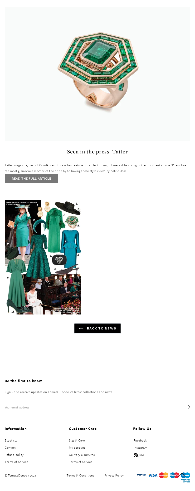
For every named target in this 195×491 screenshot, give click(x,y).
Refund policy (14, 454)
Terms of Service (16, 461)
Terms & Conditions (80, 475)
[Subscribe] (185, 407)
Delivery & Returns (82, 454)
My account (77, 447)
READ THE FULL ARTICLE (31, 178)
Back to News (101, 328)
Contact (10, 447)
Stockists (11, 440)
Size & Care (77, 440)
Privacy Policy (114, 475)
